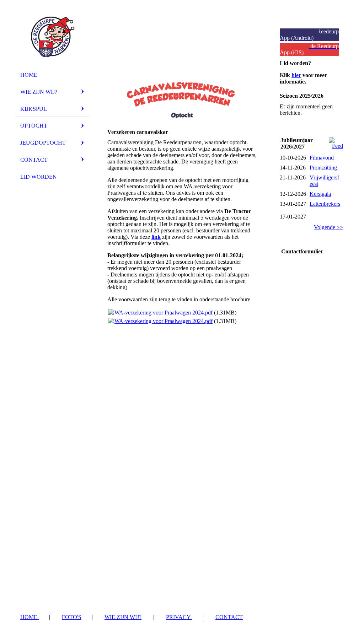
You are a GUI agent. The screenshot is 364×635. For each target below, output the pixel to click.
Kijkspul (33, 109)
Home (28, 75)
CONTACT (229, 617)
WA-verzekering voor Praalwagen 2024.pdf (163, 313)
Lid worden (38, 177)
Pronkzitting (323, 168)
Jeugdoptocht (43, 143)
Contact (34, 160)
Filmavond (322, 158)
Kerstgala (320, 194)
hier (296, 75)
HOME (29, 617)
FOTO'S (71, 617)
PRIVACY (179, 617)
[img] (52, 36)
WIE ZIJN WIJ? (123, 617)
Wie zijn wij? (38, 92)
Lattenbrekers (325, 204)
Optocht (33, 126)
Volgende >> (328, 227)
